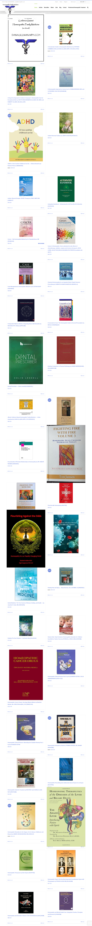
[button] (87, 7)
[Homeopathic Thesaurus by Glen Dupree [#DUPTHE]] (26, 860)
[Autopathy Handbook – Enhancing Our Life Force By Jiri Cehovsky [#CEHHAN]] (66, 189)
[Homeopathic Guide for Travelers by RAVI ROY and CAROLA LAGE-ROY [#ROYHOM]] (26, 773)
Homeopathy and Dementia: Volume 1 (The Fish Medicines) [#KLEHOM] (26, 915)
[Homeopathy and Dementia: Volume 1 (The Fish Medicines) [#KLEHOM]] (26, 902)
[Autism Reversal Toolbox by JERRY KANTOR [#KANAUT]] (66, 123)
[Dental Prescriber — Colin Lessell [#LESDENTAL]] (26, 360)
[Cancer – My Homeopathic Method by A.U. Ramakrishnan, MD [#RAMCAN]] (26, 227)
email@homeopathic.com (20, 1)
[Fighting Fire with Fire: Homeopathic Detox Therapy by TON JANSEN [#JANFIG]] (26, 496)
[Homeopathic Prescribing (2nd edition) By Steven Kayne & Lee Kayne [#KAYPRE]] (66, 769)
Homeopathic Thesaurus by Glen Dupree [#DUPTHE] (21, 872)
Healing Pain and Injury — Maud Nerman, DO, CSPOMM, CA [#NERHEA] (66, 587)
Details (83, 56)
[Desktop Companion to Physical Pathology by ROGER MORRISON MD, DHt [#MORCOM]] (66, 350)
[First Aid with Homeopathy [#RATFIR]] (66, 493)
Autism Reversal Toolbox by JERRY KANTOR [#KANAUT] (62, 135)
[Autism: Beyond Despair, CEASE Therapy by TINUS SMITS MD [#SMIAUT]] (26, 186)
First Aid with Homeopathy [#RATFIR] (57, 505)
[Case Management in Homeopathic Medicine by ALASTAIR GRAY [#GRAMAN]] (26, 273)
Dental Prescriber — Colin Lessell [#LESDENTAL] (20, 386)
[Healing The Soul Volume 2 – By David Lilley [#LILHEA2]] (26, 626)
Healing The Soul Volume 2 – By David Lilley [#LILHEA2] (22, 638)
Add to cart (51, 56)
